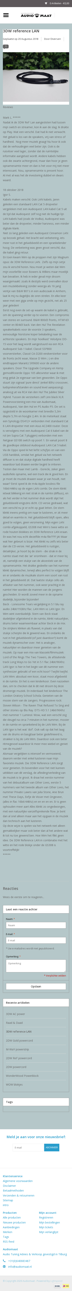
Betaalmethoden (13, 1190)
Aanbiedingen (11, 1227)
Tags (6, 1237)
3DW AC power (15, 1014)
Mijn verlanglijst (48, 1232)
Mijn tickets (46, 1227)
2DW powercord (16, 1067)
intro (6, 1205)
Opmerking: (13, 956)
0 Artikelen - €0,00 (59, 3)
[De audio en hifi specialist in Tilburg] (42, 15)
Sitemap (8, 1200)
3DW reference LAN (21, 30)
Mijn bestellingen (49, 1222)
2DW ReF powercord (19, 1058)
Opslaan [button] (36, 986)
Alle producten (12, 1217)
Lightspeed (56, 1281)
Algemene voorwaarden (18, 1181)
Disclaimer (9, 1186)
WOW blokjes (14, 1084)
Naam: (10, 919)
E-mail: (10, 934)
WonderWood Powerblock (22, 1076)
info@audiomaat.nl (20, 1266)
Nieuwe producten (14, 1222)
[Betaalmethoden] (57, 1285)
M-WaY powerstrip (17, 1049)
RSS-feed (8, 1241)
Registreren (46, 1217)
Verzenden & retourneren (18, 1195)
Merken (7, 1232)
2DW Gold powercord (19, 1040)
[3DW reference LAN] (36, 78)
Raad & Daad (14, 1023)
